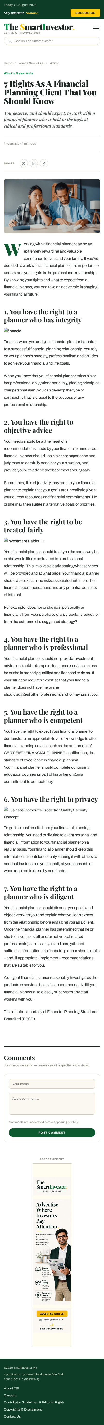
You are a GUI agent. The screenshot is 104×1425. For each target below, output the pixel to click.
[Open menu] (96, 28)
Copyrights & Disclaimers (23, 1409)
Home (8, 63)
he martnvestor (39, 26)
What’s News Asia (31, 63)
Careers (10, 1395)
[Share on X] (24, 163)
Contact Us (12, 1416)
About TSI (11, 1388)
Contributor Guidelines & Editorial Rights (34, 1402)
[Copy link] (44, 163)
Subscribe (85, 12)
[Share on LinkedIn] (34, 163)
